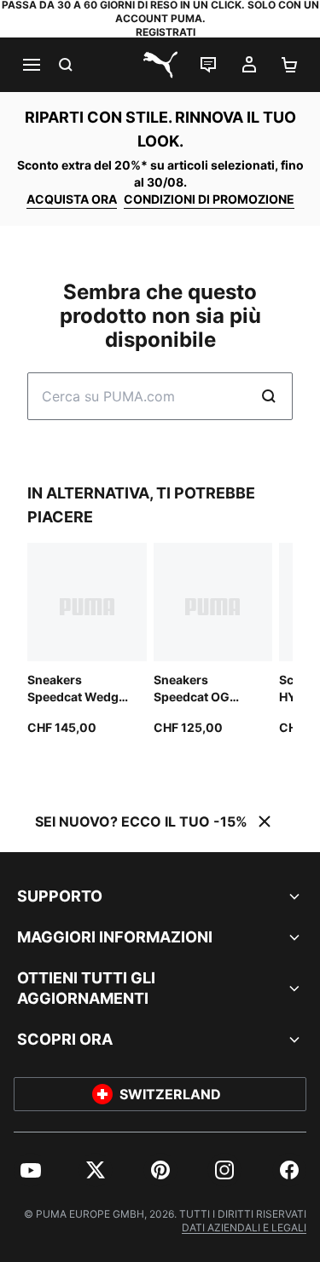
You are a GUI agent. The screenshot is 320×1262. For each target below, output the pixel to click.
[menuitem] (31, 1170)
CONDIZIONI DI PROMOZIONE (209, 199)
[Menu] (31, 65)
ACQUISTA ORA (71, 199)
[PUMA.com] (160, 65)
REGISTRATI (165, 32)
